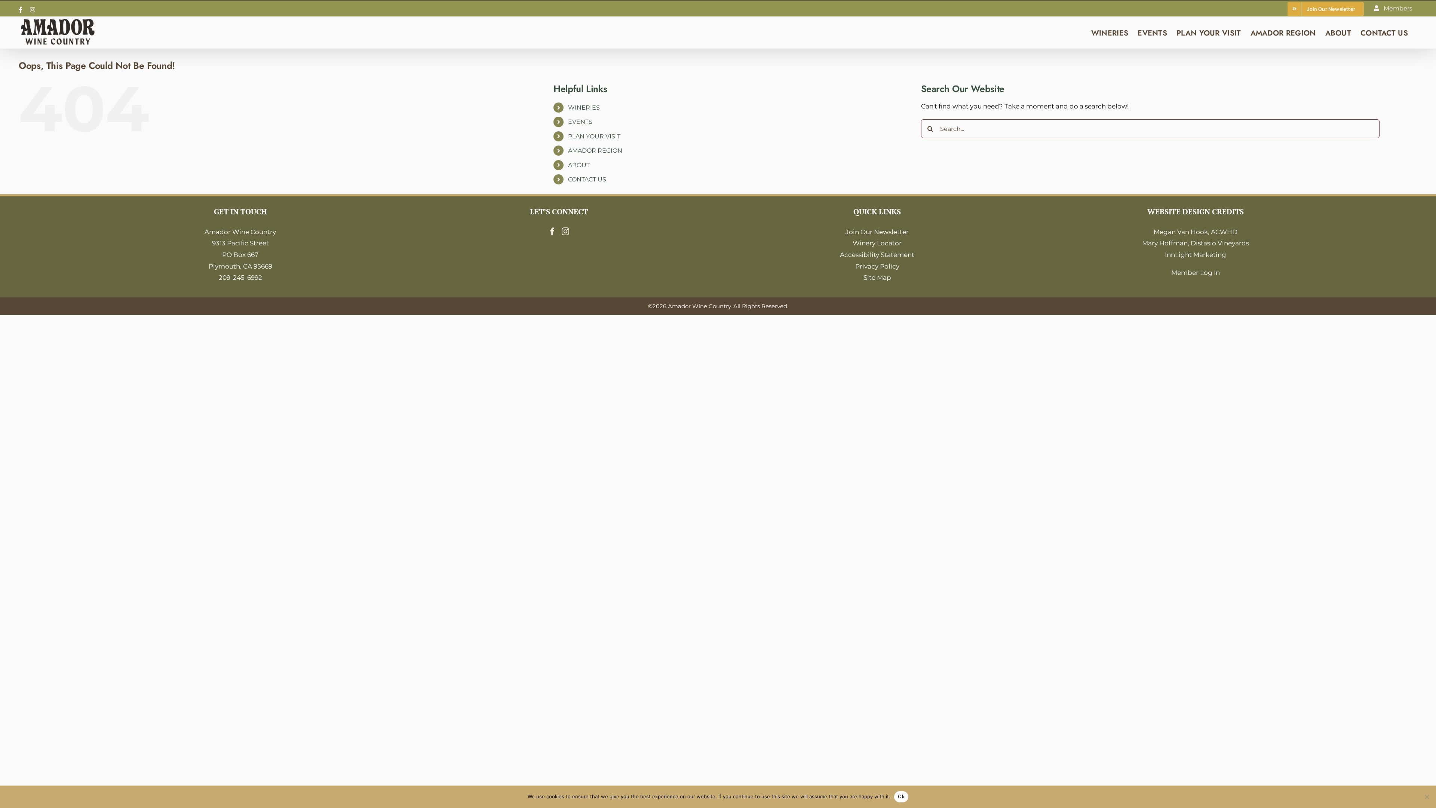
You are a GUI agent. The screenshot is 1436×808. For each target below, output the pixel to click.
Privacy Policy (877, 266)
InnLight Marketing (1195, 254)
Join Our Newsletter (877, 232)
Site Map (877, 277)
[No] (1426, 797)
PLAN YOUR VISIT (594, 136)
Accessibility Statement (877, 254)
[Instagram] (565, 231)
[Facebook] (552, 231)
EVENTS (580, 121)
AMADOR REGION (595, 150)
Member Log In (1195, 272)
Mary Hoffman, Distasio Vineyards (1195, 243)
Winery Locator (877, 243)
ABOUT (579, 165)
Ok (901, 796)
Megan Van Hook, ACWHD (1195, 232)
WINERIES (584, 107)
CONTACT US (587, 179)
